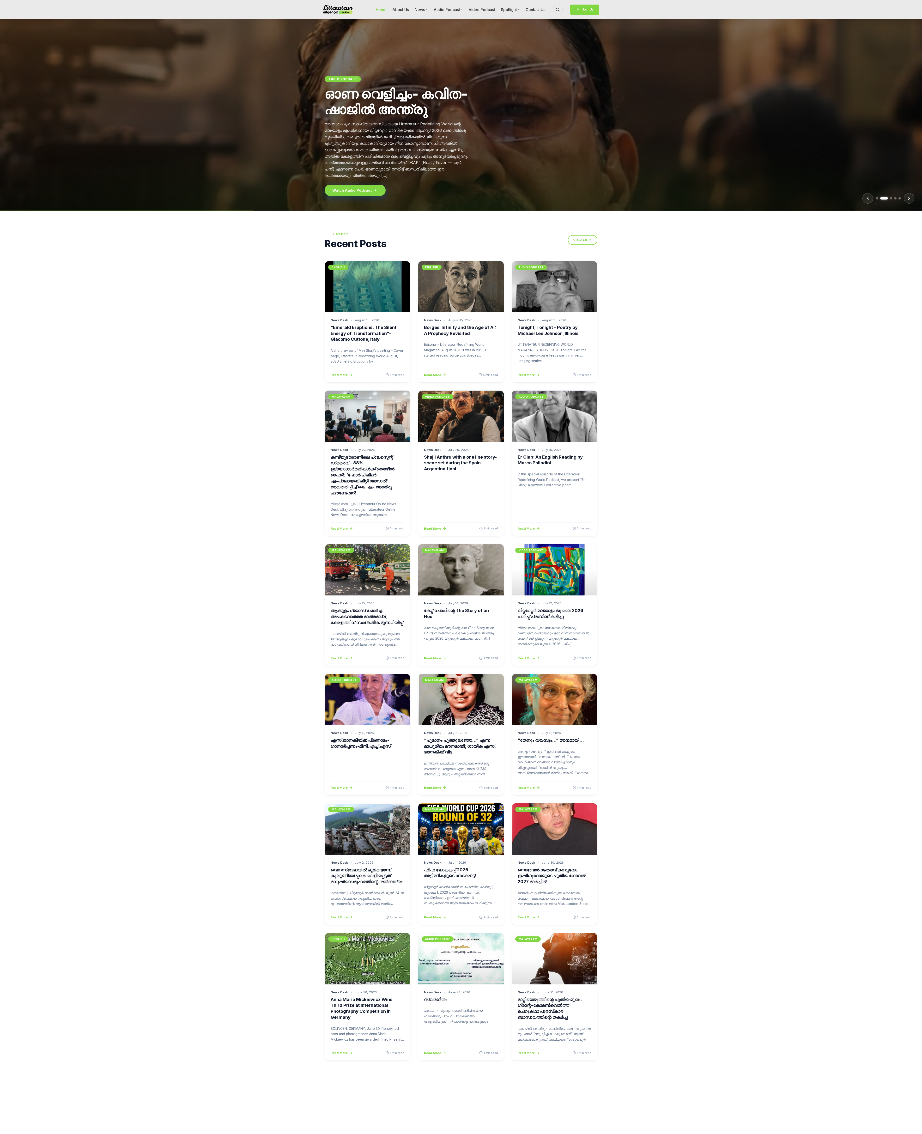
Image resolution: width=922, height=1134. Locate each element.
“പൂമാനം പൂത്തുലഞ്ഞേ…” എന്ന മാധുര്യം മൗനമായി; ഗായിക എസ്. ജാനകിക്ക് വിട (460, 746)
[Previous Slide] (867, 198)
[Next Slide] (909, 198)
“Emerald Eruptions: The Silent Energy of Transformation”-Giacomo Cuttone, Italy (363, 333)
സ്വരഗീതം (435, 999)
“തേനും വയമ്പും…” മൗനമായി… (551, 740)
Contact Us (535, 9)
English (336, 89)
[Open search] (558, 9)
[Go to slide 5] (899, 198)
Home (381, 9)
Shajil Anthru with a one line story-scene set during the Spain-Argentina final (460, 463)
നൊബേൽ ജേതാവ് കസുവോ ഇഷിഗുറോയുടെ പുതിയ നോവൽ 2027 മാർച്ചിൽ (552, 875)
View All (580, 240)
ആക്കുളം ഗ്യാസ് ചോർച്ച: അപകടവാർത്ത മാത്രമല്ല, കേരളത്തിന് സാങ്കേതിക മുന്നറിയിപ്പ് (367, 616)
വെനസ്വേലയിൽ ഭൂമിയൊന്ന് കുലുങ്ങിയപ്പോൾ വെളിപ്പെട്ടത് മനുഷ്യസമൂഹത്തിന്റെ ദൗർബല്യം (367, 875)
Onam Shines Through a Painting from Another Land (405, 119)
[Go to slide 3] (888, 198)
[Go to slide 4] (895, 198)
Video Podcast (482, 9)
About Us (400, 9)
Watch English (345, 190)
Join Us (587, 9)
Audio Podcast (447, 9)
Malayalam (341, 396)
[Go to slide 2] (881, 198)
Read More (339, 375)
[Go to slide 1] (877, 198)
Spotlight (509, 9)
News (420, 9)
